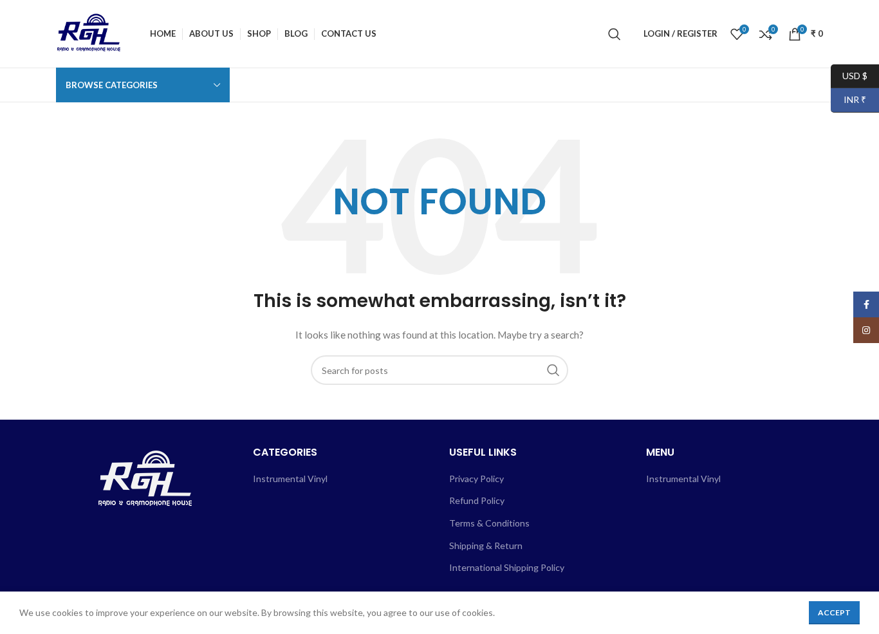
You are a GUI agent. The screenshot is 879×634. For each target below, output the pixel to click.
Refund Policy (476, 500)
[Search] (614, 34)
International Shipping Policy (506, 567)
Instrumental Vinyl (290, 478)
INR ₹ (848, 99)
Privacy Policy (476, 478)
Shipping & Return (486, 545)
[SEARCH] (553, 370)
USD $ (849, 75)
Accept (834, 612)
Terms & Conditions (489, 522)
